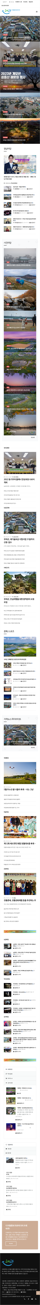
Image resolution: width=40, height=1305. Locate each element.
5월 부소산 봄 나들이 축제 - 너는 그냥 (18, 789)
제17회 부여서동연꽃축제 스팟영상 (20, 211)
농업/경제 (15, 537)
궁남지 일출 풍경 (11, 432)
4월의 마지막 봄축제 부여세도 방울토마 (12, 799)
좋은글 (9, 1153)
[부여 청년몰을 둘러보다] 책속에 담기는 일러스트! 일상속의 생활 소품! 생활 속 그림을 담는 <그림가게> (24, 1039)
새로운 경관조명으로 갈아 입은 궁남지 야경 (18, 390)
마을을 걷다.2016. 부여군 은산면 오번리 (12, 864)
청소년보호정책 (5, 5)
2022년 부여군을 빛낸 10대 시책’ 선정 (13, 114)
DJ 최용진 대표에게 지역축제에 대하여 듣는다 (22, 203)
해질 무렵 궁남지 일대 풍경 (14, 369)
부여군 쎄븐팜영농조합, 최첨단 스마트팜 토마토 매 (14, 555)
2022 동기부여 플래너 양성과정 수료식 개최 (15, 63)
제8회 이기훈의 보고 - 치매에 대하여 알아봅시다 (23, 227)
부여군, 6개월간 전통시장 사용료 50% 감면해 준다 (14, 563)
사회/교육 (15, 597)
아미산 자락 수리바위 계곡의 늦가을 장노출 (18, 307)
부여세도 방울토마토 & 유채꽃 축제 (11, 795)
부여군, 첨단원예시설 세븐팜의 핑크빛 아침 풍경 (20, 348)
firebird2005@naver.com (9, 1294)
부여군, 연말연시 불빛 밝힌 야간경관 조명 (14, 140)
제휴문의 (31, 2)
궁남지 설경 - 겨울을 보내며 (19, 187)
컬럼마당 (10, 1144)
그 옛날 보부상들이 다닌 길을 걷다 (11, 917)
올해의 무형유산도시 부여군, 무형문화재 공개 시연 (23, 671)
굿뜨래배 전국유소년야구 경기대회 (16, 328)
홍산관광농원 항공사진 (27, 1108)
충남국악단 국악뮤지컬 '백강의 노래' (11, 909)
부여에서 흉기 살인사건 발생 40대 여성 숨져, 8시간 (14, 615)
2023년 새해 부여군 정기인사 (10, 503)
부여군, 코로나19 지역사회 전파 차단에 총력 (13, 619)
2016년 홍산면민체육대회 (9, 860)
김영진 (18, 1168)
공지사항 (10, 1083)
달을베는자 (17, 988)
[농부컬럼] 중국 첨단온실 (11, 1188)
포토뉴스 (10, 1078)
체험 (14, 898)
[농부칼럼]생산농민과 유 (11, 1202)
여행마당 (10, 1069)
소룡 (19, 1093)
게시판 (9, 1149)
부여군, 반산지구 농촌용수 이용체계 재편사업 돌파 (14, 551)
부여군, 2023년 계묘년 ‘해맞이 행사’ (13, 89)
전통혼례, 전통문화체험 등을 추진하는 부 (20, 900)
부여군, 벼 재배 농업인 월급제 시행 (25, 970)
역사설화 (10, 1074)
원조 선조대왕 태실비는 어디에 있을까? (12, 913)
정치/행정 (15, 477)
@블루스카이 (17, 948)
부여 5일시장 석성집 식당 (24, 1000)
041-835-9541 (24, 1299)
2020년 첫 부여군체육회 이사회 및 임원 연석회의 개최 (24, 687)
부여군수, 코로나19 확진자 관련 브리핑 (12, 623)
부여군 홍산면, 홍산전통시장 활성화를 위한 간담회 (14, 559)
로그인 (12, 2)
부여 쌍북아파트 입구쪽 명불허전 (25, 984)
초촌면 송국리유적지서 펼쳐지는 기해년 (12, 803)
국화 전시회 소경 (25, 1098)
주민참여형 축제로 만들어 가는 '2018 (11, 807)
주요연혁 (25, 2)
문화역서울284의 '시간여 (21, 1158)
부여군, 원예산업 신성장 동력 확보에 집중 (15, 659)
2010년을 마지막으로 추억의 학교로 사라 (12, 856)
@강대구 (30, 189)
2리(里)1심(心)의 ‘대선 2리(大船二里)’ (12, 852)
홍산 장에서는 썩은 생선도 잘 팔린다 (11, 921)
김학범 (9, 1181)
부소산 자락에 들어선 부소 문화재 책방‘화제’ (13, 610)
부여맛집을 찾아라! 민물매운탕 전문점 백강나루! (23, 195)
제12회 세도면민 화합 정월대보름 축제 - (20, 843)
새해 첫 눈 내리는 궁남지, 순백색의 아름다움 (18, 265)
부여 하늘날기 (10, 286)
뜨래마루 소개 (18, 2)
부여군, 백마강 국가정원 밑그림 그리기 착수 (22, 663)
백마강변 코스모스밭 (26, 1088)
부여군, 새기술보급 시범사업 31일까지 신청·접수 (16, 38)
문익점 (7, 1174)
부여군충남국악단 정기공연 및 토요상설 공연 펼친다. (24, 679)
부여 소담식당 (21, 992)
